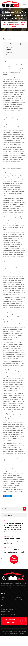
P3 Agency (22, 633)
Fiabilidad (8, 49)
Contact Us (19, 600)
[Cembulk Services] (10, 4)
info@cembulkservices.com (8, 614)
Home (4, 22)
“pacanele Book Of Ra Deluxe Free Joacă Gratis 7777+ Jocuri (14, 551)
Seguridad (8, 55)
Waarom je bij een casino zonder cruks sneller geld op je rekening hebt (13, 540)
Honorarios (9, 52)
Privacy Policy (7, 633)
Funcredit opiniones (8, 79)
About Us (18, 597)
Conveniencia (9, 47)
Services (4, 600)
